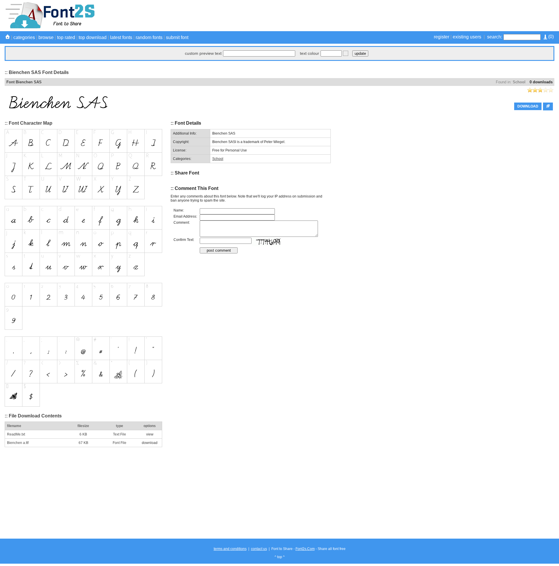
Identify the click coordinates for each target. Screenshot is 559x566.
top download (93, 37)
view (149, 434)
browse (46, 37)
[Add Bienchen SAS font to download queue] (548, 106)
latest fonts (121, 37)
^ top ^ (280, 557)
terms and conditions (230, 549)
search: (494, 36)
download (150, 443)
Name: (179, 210)
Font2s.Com (305, 549)
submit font (177, 37)
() (550, 36)
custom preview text (203, 53)
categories (24, 37)
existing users (467, 36)
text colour (309, 53)
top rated (66, 37)
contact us (259, 549)
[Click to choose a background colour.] (345, 53)
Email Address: (185, 216)
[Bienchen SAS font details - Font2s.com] (50, 27)
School (519, 82)
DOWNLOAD (527, 106)
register (441, 36)
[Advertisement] (448, 15)
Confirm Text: (184, 240)
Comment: (182, 223)
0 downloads (541, 82)
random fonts (149, 37)
